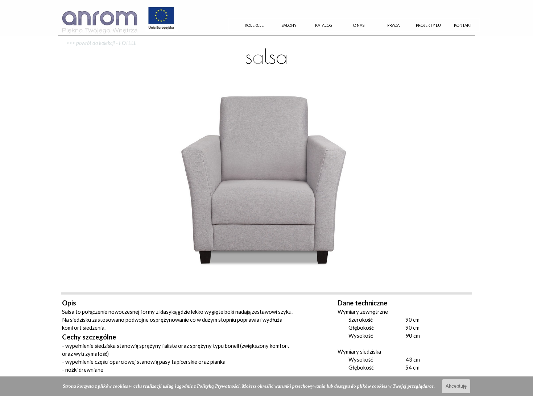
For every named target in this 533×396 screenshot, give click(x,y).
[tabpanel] (266, 53)
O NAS (358, 25)
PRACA (393, 25)
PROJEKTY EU (428, 25)
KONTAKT (463, 25)
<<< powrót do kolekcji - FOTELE (99, 43)
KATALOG (323, 25)
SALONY (289, 25)
